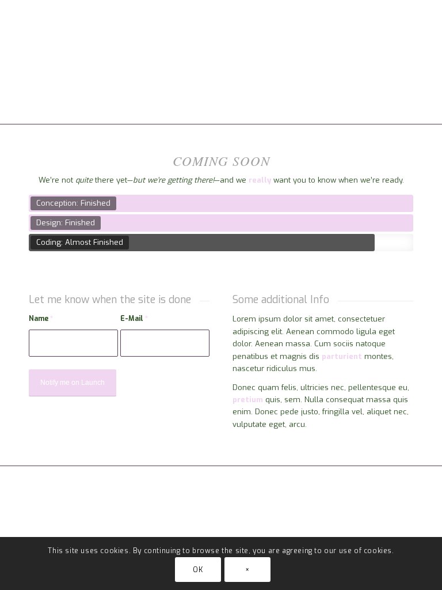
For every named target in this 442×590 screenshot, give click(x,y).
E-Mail (134, 318)
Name (41, 318)
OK (198, 569)
